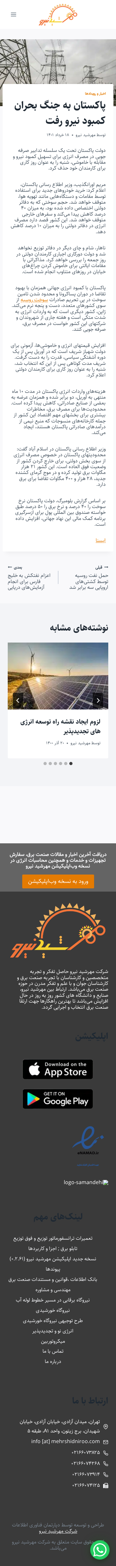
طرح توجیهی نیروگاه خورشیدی (53, 1321)
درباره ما (53, 1362)
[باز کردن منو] (14, 14)
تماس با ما (53, 1351)
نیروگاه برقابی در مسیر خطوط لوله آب (53, 1300)
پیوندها (53, 1269)
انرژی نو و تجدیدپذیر (52, 1331)
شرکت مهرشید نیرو (58, 1531)
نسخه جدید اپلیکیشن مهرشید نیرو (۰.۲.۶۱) (53, 1259)
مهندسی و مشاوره (53, 1290)
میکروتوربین (53, 1341)
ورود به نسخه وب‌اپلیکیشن (58, 881)
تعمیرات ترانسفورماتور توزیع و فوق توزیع (52, 1238)
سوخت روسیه (34, 300)
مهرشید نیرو (85, 135)
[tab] (70, 763)
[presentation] (58, 676)
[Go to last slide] (98, 700)
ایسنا (101, 540)
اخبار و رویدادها (95, 93)
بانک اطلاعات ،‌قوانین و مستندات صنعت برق (52, 1279)
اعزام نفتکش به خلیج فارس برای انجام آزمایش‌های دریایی (29, 577)
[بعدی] (18, 700)
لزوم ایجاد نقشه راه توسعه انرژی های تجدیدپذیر (60, 727)
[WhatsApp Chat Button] (100, 1550)
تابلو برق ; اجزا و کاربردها (52, 1249)
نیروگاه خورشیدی (53, 1310)
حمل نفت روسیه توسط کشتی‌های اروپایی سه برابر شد (88, 577)
